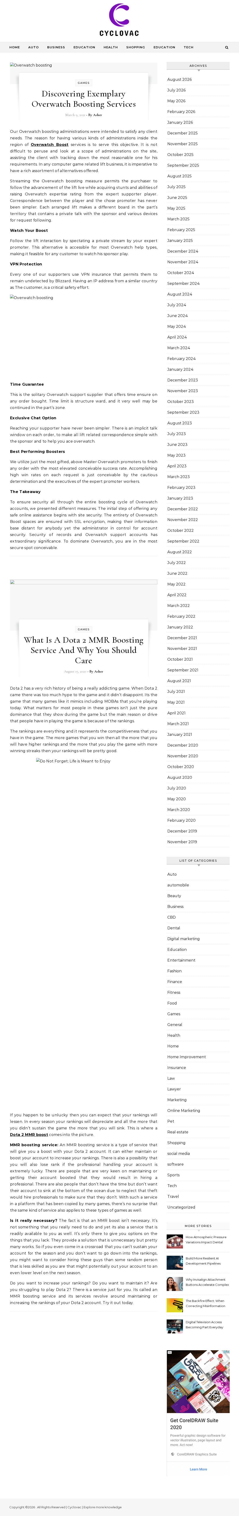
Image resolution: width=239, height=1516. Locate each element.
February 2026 (181, 111)
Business (56, 47)
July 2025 (176, 187)
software (175, 1164)
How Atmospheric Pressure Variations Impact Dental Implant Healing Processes (206, 1240)
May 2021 (176, 702)
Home (14, 47)
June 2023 (177, 444)
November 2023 (182, 391)
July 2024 (176, 305)
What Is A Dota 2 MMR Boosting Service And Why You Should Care (84, 650)
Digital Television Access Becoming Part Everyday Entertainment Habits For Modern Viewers (204, 1325)
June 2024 (177, 316)
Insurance (176, 1067)
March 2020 (178, 809)
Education (84, 47)
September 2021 (182, 670)
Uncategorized (181, 1207)
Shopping (135, 47)
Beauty (174, 896)
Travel (173, 1196)
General (174, 1024)
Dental (173, 928)
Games (84, 83)
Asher (97, 115)
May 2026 (176, 101)
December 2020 (182, 745)
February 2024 (181, 358)
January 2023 (180, 498)
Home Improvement (186, 1057)
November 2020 (182, 756)
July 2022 (176, 563)
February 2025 (181, 230)
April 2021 (176, 713)
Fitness (173, 992)
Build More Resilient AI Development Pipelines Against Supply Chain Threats (203, 1261)
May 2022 (176, 584)
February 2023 (181, 487)
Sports (173, 1175)
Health (111, 47)
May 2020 (176, 799)
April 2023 (176, 466)
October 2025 (180, 154)
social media (178, 1153)
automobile (178, 885)
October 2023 (180, 401)
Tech (188, 47)
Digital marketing (183, 939)
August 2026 (179, 79)
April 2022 (176, 595)
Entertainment (181, 960)
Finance (174, 982)
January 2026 (180, 122)
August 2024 (179, 294)
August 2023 (179, 423)
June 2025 (177, 197)
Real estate (177, 1132)
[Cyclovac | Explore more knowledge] (119, 20)
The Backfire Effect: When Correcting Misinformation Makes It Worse (205, 1304)
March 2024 (178, 348)
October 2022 (180, 530)
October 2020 (180, 767)
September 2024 (183, 283)
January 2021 (179, 734)
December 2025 (182, 133)
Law (171, 1078)
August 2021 (179, 681)
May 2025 (176, 208)
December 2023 (182, 380)
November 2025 (182, 144)
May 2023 (176, 455)
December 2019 (182, 831)
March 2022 (178, 605)
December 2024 (182, 251)
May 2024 (176, 326)
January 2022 (180, 627)
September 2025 (183, 165)
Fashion (174, 971)
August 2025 (179, 176)
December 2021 (182, 638)
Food (172, 1003)
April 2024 (177, 337)
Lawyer (174, 1089)
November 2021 (182, 648)
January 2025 (180, 240)
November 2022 (182, 520)
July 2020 (176, 788)
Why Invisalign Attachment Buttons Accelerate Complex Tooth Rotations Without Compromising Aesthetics (207, 1283)
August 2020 (179, 777)
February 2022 (181, 616)
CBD (171, 917)
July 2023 (176, 434)
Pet (170, 1121)
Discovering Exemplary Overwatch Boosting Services (84, 98)
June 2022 (177, 573)
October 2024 (180, 273)
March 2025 (178, 219)
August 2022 (179, 552)
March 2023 (178, 477)
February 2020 (181, 820)
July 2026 (176, 90)
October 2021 (180, 659)
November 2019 (182, 842)
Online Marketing (183, 1110)
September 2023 (183, 412)
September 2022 (183, 541)
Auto (33, 47)
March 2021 (178, 724)
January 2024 (180, 369)
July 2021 (176, 691)
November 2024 (182, 262)
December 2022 (182, 509)
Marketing (177, 1100)
